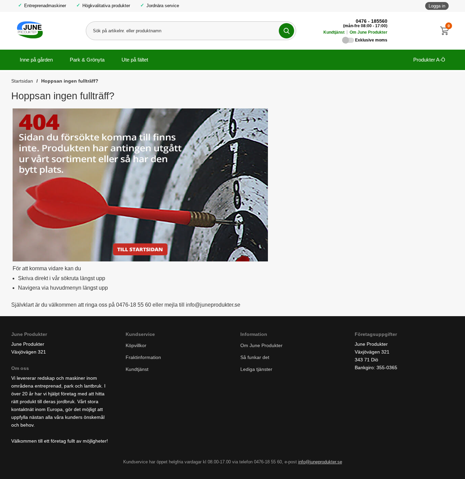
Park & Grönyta (87, 60)
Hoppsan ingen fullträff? (69, 81)
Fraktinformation (143, 357)
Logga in (437, 5)
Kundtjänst (333, 32)
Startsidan (22, 81)
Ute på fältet (135, 60)
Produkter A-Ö (429, 60)
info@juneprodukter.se (320, 461)
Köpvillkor (136, 345)
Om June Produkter (368, 32)
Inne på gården (36, 60)
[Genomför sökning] (286, 30)
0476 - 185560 (371, 21)
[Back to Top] (424, 463)
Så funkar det (254, 357)
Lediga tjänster (256, 369)
